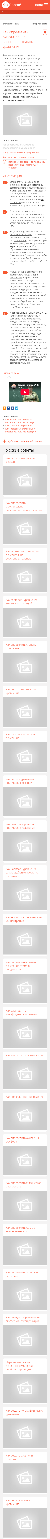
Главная (5, 12)
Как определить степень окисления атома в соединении (21, 965)
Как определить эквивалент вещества (23, 1274)
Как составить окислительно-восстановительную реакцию (20, 430)
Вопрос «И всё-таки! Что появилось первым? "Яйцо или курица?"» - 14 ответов (26, 164)
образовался (16, 277)
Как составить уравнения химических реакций (21, 601)
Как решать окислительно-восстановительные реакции (20, 421)
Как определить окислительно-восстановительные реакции (24, 506)
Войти (39, 4)
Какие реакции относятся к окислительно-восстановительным (23, 554)
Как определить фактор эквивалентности (20, 1229)
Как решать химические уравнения (21, 691)
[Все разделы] (46, 4)
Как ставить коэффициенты (19, 425)
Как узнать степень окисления (25, 1055)
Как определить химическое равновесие (23, 1184)
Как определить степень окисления (21, 646)
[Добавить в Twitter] (16, 408)
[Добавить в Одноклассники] (4, 408)
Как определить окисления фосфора (23, 1139)
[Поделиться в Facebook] (12, 408)
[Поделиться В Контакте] (8, 408)
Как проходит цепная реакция (25, 1097)
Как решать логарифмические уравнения (24, 1412)
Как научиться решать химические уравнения (20, 825)
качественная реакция (21, 234)
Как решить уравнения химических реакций (20, 781)
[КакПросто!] (11, 4)
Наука (13, 12)
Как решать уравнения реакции (20, 1457)
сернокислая (20, 240)
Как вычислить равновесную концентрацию (24, 919)
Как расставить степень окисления (21, 736)
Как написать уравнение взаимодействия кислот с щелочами (22, 872)
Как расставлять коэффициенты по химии (21, 1012)
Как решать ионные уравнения (18, 1502)
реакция (30, 214)
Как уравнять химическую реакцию (21, 152)
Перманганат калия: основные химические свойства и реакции (20, 1365)
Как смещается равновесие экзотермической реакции (23, 1319)
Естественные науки (25, 12)
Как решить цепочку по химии (18, 157)
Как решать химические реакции (21, 459)
